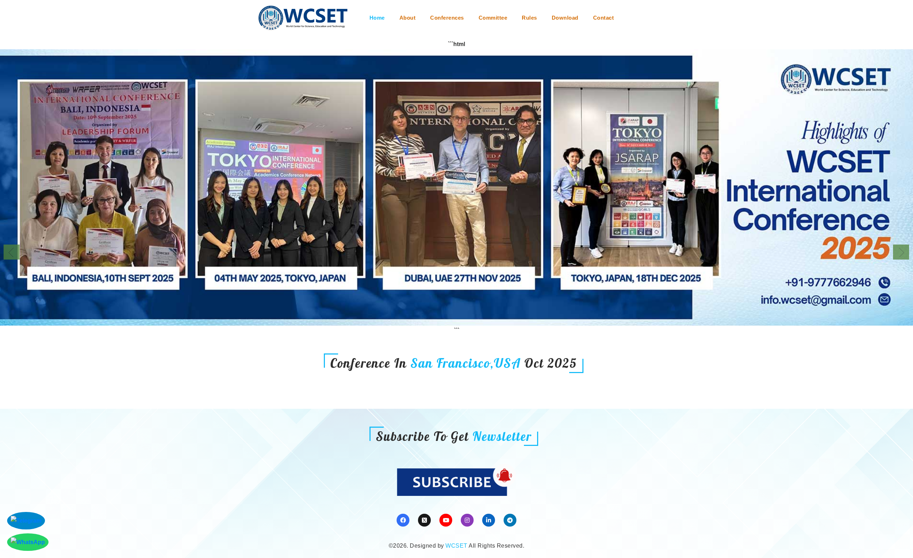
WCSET (456, 546)
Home (377, 18)
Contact (603, 18)
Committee (493, 18)
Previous (12, 252)
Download (565, 18)
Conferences (447, 18)
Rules (529, 18)
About (407, 18)
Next (901, 252)
